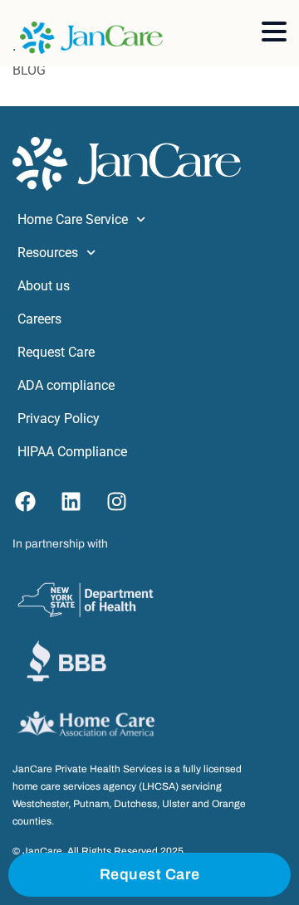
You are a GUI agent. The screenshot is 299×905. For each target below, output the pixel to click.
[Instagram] (116, 502)
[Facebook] (25, 502)
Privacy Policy (58, 418)
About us (43, 286)
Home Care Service (72, 219)
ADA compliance (66, 385)
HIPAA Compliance (72, 452)
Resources (47, 252)
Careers (39, 319)
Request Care (56, 352)
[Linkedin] (70, 502)
